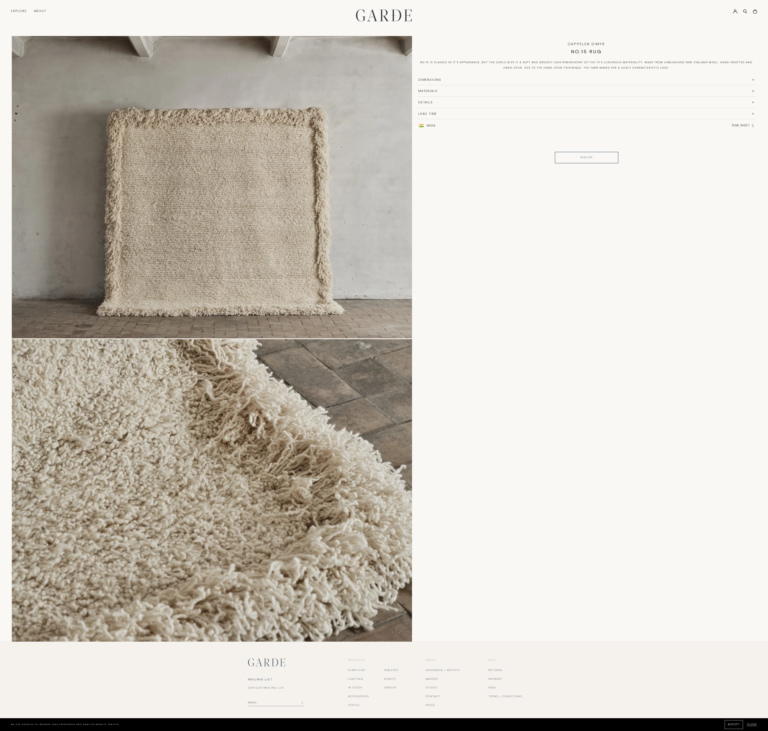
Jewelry (390, 688)
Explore (19, 11)
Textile (354, 705)
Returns (495, 670)
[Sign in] (735, 12)
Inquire (586, 157)
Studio (431, 688)
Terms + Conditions (505, 696)
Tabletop (391, 670)
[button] (755, 12)
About (40, 11)
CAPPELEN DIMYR (586, 44)
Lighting (355, 679)
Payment (495, 679)
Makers (432, 679)
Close (752, 724)
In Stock (355, 688)
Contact (433, 696)
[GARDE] (384, 15)
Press (430, 705)
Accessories (358, 696)
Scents (390, 679)
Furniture (356, 670)
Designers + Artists (443, 670)
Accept (734, 724)
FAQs (492, 688)
